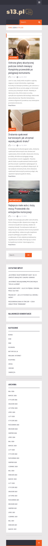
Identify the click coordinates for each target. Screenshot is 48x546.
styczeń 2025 (12, 420)
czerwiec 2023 (13, 466)
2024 (14, 28)
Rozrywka (13, 58)
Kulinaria (11, 347)
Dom (9, 339)
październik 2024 (13, 425)
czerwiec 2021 (13, 516)
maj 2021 (11, 521)
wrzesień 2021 (13, 504)
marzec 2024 (12, 446)
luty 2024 (11, 450)
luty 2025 (11, 416)
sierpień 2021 (12, 508)
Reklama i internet (14, 355)
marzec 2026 (12, 395)
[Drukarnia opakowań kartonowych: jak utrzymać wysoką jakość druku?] (24, 120)
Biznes (12, 129)
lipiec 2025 (11, 412)
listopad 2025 (12, 408)
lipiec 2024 (11, 437)
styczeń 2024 (12, 454)
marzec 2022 (12, 479)
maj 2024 (11, 441)
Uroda (10, 364)
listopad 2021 (12, 496)
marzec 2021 (12, 529)
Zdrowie (11, 368)
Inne (9, 343)
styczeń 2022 (12, 487)
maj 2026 (11, 391)
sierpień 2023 (12, 462)
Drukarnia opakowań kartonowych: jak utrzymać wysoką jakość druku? (21, 138)
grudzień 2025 (12, 404)
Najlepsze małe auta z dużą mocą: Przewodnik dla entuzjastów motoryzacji (21, 209)
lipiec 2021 (11, 512)
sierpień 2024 (12, 433)
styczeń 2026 (12, 400)
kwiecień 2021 (12, 525)
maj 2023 (11, 471)
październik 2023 (13, 458)
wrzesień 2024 (13, 429)
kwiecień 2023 (12, 475)
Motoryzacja (15, 200)
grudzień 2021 (12, 491)
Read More (11, 105)
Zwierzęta (11, 372)
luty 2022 (11, 483)
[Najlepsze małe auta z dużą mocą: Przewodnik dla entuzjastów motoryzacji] (24, 191)
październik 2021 (13, 500)
